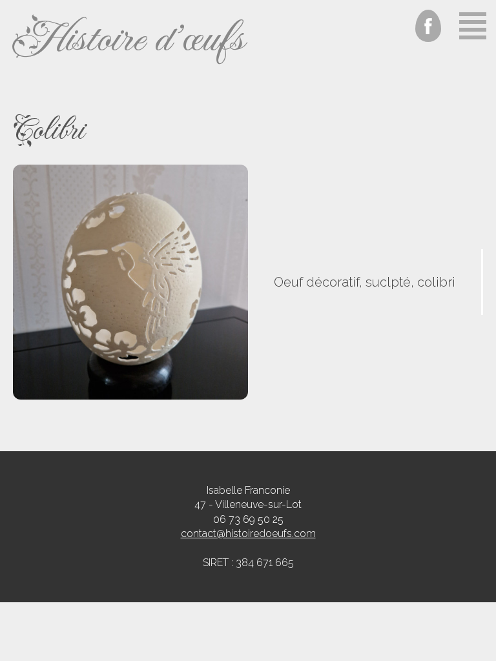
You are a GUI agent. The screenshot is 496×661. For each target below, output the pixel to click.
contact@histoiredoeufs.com (248, 533)
